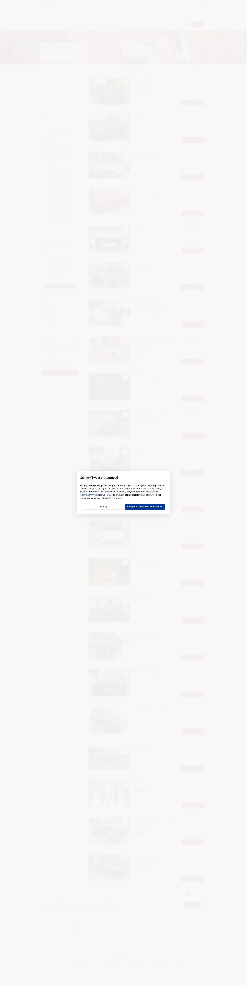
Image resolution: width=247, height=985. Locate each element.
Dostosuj (102, 506)
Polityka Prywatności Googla (95, 494)
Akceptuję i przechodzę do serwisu (145, 506)
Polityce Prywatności (111, 498)
